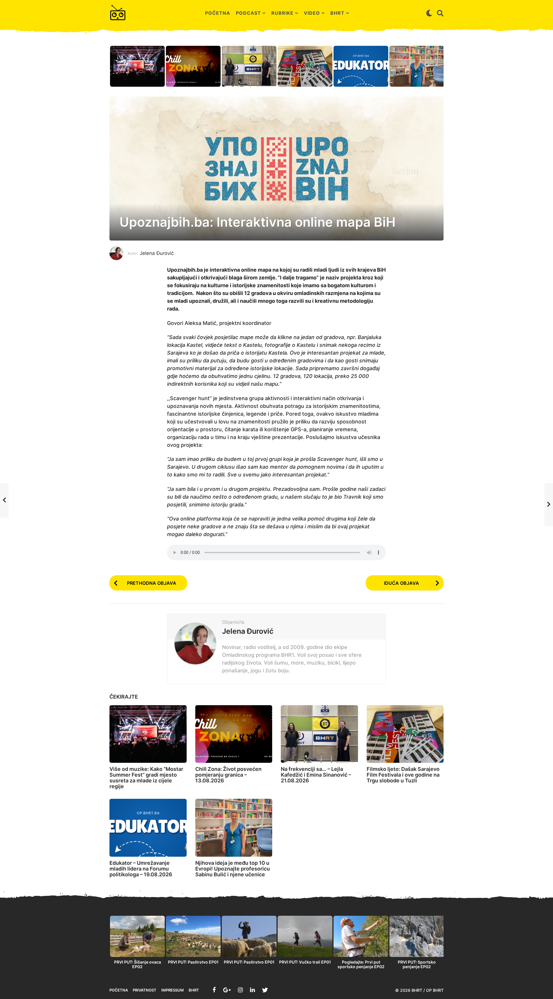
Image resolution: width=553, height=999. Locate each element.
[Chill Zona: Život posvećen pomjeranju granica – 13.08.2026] (233, 734)
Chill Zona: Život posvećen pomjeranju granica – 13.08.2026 (228, 775)
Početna (217, 13)
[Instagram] (240, 990)
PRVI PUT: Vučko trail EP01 (305, 962)
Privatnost (144, 990)
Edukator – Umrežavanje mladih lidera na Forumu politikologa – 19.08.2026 (140, 868)
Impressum (172, 990)
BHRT (337, 13)
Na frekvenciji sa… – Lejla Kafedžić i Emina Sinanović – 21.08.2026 (316, 775)
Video (312, 13)
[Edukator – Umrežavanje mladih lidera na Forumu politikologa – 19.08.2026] (148, 828)
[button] (429, 13)
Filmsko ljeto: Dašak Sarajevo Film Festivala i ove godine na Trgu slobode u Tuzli (403, 775)
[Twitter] (265, 990)
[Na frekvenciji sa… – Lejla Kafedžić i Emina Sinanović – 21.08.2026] (319, 734)
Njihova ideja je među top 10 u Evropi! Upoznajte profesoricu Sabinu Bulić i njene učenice (232, 868)
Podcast (248, 13)
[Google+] (227, 990)
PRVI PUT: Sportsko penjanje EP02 (417, 964)
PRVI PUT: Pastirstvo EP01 (193, 962)
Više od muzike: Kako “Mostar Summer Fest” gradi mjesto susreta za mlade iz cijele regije (146, 777)
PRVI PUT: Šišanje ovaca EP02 (137, 964)
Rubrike (282, 13)
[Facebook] (214, 990)
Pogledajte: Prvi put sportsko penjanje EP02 (361, 964)
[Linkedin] (252, 990)
